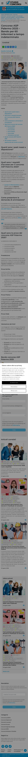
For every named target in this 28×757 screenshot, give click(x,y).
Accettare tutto (14, 382)
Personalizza (14, 386)
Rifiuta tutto (14, 390)
